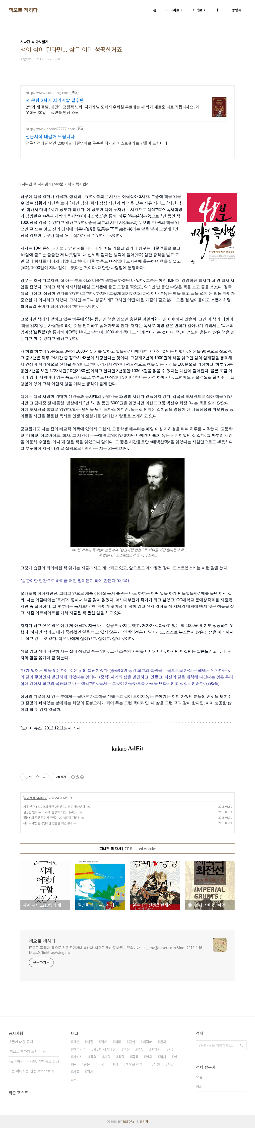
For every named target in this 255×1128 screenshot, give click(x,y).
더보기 (75, 1080)
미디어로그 (174, 9)
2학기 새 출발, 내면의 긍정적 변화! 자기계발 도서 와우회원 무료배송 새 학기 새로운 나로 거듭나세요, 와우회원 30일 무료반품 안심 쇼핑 (112, 109)
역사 (163, 1056)
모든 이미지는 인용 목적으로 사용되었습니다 (33, 1070)
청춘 (76, 1041)
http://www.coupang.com (47, 93)
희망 (107, 1056)
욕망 (121, 1056)
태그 (218, 9)
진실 (132, 1041)
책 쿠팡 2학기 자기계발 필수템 (55, 100)
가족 (76, 1071)
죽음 (135, 1056)
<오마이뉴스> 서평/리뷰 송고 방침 (33, 1061)
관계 (90, 1071)
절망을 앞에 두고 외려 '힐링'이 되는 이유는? (50, 812)
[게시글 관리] (43, 777)
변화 (163, 1041)
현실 (171, 1049)
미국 (101, 1064)
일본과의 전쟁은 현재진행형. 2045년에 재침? (51, 817)
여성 (115, 1064)
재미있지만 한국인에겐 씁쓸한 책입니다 (47, 823)
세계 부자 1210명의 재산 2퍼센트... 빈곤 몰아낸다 (54, 806)
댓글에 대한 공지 (20, 1041)
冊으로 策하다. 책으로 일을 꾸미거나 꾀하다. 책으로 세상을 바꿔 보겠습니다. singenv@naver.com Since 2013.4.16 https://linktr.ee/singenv (115, 950)
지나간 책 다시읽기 (35, 798)
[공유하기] (37, 777)
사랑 (170, 1064)
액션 (126, 1049)
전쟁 (156, 1064)
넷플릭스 (79, 1049)
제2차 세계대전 (104, 1049)
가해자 (78, 1056)
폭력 (93, 1056)
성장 (140, 1049)
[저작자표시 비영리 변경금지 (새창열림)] (77, 777)
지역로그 (198, 9)
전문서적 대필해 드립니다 (50, 136)
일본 (87, 1064)
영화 (149, 1056)
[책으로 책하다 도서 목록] (27, 1051)
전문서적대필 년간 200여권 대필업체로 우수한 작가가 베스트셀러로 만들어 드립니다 (96, 143)
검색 (241, 1045)
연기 (104, 1041)
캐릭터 (147, 1041)
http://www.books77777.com (50, 129)
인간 (90, 1041)
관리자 (144, 1121)
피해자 (156, 1049)
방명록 (237, 9)
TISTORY (128, 1121)
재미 (118, 1041)
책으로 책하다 (23, 9)
